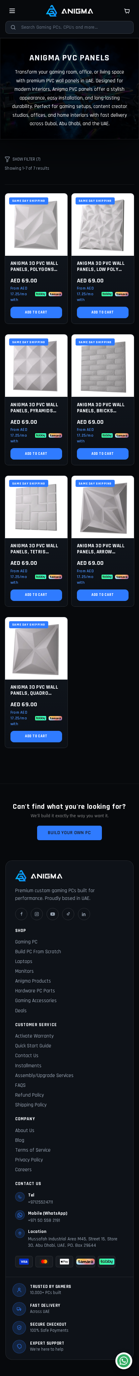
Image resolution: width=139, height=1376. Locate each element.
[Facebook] (21, 914)
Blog (19, 1140)
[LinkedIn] (84, 914)
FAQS (20, 1085)
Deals (21, 1011)
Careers (23, 1169)
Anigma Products (33, 981)
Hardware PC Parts (35, 991)
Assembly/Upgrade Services (44, 1075)
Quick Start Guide (33, 1046)
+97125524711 (40, 1202)
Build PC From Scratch (38, 951)
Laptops (23, 961)
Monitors (24, 971)
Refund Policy (29, 1095)
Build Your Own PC (69, 833)
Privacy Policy (29, 1160)
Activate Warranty (34, 1036)
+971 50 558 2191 (44, 1220)
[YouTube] (53, 914)
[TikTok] (68, 914)
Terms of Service (33, 1150)
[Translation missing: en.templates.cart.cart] (127, 11)
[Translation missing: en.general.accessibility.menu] (12, 11)
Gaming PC (26, 942)
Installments (28, 1066)
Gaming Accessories (36, 1000)
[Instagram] (37, 914)
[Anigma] (69, 11)
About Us (24, 1130)
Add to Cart (36, 312)
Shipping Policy (31, 1105)
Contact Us (26, 1055)
